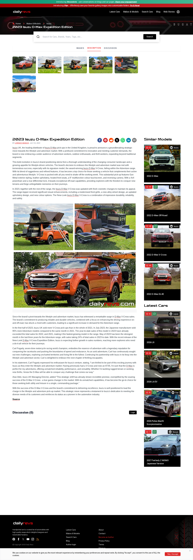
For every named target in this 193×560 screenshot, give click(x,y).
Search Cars (147, 11)
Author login (71, 544)
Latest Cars (114, 11)
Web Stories (169, 11)
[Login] (178, 11)
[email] (134, 140)
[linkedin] (128, 140)
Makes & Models (131, 11)
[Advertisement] (160, 73)
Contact (102, 533)
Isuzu (48, 24)
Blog (158, 11)
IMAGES (80, 48)
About (101, 530)
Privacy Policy (104, 541)
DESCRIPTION (94, 48)
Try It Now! (135, 5)
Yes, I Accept (172, 554)
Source (16, 399)
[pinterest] (105, 140)
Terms (101, 544)
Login (133, 412)
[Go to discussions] (154, 147)
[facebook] (99, 140)
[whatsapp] (122, 140)
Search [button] (151, 36)
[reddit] (111, 140)
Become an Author (106, 537)
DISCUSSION (110, 48)
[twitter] (117, 140)
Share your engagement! (126, 2)
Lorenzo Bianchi (22, 143)
